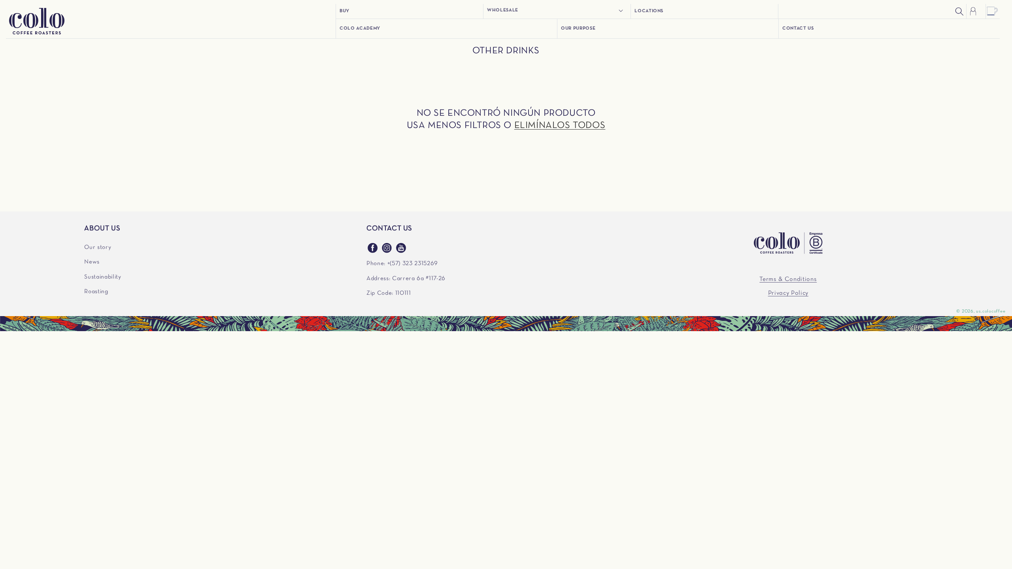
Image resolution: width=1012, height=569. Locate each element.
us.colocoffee (990, 311)
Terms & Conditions (788, 279)
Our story (97, 247)
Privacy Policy (788, 293)
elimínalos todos (560, 125)
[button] (557, 10)
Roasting (96, 291)
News (92, 262)
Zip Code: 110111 (388, 293)
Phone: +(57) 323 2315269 (402, 263)
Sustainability (102, 277)
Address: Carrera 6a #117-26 (406, 278)
